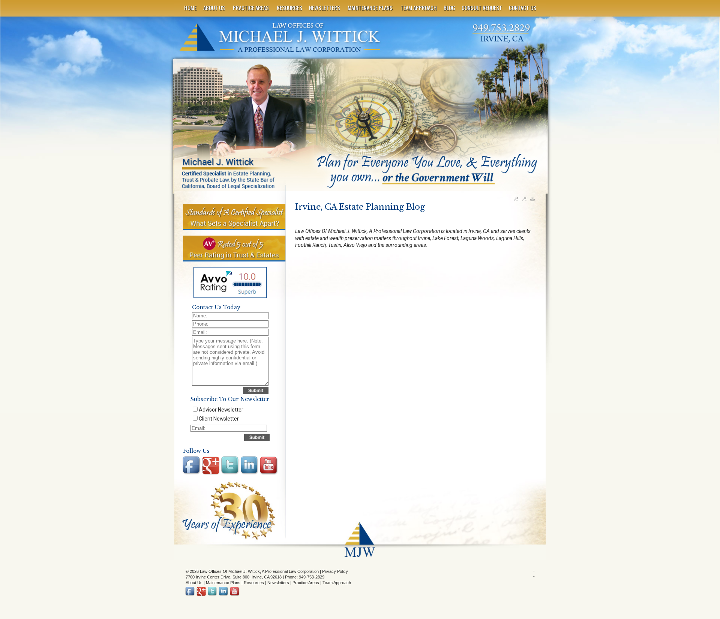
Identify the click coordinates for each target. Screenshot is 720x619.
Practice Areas (305, 582)
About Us (194, 582)
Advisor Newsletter (221, 410)
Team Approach (336, 582)
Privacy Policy (335, 571)
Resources (254, 582)
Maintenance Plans (223, 582)
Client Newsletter (219, 419)
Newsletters (278, 582)
